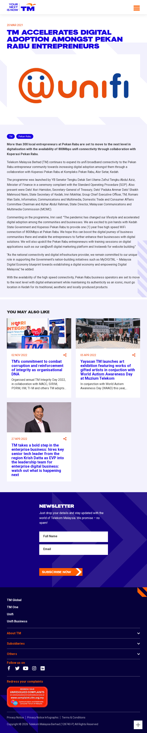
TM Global (14, 600)
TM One (12, 607)
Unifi (10, 614)
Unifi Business (17, 621)
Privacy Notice (15, 717)
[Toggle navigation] (136, 7)
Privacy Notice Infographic (43, 717)
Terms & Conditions (73, 717)
